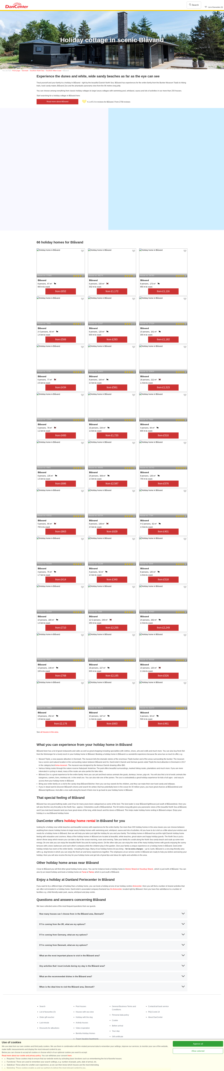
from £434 (60, 387)
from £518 (163, 579)
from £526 (163, 675)
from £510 (163, 435)
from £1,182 (163, 339)
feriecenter (137, 886)
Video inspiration (83, 1028)
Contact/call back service (158, 1006)
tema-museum (61, 765)
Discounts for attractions (49, 1028)
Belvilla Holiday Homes (85, 1033)
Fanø (84, 872)
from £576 (163, 483)
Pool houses (81, 1006)
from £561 (112, 387)
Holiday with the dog (84, 1017)
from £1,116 (163, 291)
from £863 (60, 531)
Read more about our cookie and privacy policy (21, 1056)
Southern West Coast (53, 70)
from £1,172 (112, 291)
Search (195, 5)
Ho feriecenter (116, 889)
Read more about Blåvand (57, 102)
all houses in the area (49, 732)
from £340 (112, 579)
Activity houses (82, 1023)
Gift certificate (117, 1037)
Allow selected (198, 1051)
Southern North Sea (37, 70)
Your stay (116, 1031)
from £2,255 (112, 627)
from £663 (112, 723)
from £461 (163, 723)
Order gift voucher (46, 1017)
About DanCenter (155, 1017)
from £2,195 (112, 675)
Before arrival (117, 1026)
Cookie (115, 1020)
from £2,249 (163, 627)
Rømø (91, 872)
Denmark (25, 70)
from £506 (60, 339)
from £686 (60, 483)
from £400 (60, 435)
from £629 (112, 531)
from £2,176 (60, 723)
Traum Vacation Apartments (87, 1039)
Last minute (44, 1023)
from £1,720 (112, 435)
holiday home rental (79, 821)
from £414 (60, 579)
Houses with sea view (85, 1012)
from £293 (112, 339)
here (70, 1056)
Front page (16, 70)
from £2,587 (112, 483)
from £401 (163, 531)
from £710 (60, 627)
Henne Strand (131, 869)
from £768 (60, 675)
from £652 (60, 291)
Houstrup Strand (146, 869)
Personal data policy (120, 1015)
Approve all (198, 1044)
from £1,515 (163, 387)
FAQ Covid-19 (154, 1012)
